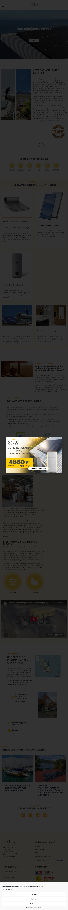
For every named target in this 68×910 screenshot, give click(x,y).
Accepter (34, 894)
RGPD (39, 907)
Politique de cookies (31, 907)
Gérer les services (7, 889)
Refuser (34, 899)
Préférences (34, 904)
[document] (34, 455)
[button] (60, 439)
